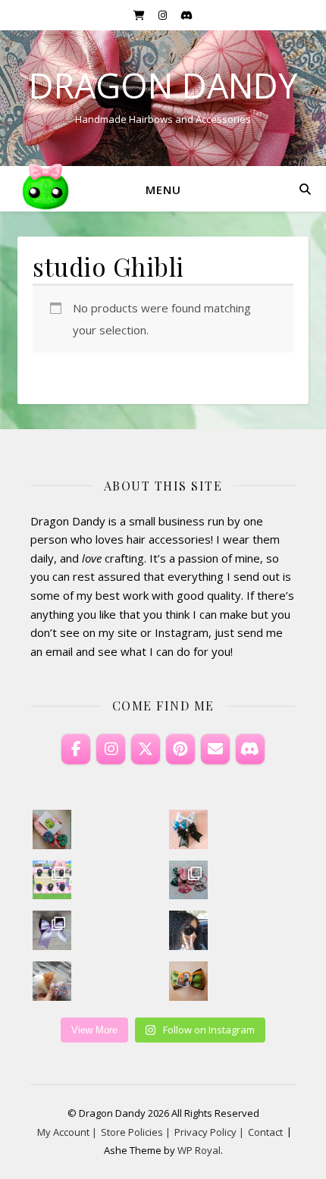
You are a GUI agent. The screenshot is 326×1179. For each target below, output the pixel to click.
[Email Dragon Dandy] (215, 749)
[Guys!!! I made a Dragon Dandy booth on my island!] (52, 880)
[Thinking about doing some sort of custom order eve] (52, 981)
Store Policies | (136, 1132)
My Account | (67, 1132)
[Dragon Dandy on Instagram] (111, 749)
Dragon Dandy (163, 85)
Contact (265, 1132)
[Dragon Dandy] (45, 188)
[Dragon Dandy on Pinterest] (180, 749)
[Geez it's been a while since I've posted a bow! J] (52, 930)
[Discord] (250, 749)
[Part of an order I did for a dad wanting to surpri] (188, 880)
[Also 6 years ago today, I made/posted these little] (52, 829)
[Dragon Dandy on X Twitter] (145, 749)
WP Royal (199, 1150)
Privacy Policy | (209, 1132)
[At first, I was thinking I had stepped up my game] (188, 981)
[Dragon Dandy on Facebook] (76, 749)
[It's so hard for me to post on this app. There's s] (188, 829)
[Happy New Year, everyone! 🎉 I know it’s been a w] (188, 930)
